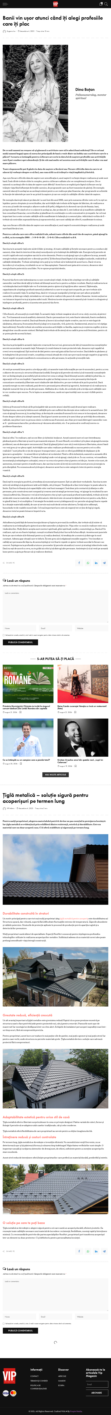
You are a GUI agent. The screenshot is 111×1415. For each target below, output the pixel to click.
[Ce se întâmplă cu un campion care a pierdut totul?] (28, 738)
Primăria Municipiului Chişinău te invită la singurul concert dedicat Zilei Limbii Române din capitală (26, 707)
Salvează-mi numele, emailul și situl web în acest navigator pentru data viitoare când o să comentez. (37, 635)
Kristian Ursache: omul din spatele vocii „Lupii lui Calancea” (80, 761)
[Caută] (105, 4)
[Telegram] (104, 563)
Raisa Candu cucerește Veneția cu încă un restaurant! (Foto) (82, 707)
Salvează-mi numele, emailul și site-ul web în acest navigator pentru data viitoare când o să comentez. (38, 1323)
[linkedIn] (96, 563)
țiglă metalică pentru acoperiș (74, 918)
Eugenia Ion (11, 31)
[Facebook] (79, 563)
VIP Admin (10, 808)
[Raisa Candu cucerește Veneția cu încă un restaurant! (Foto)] (83, 684)
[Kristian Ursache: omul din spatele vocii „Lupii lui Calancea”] (83, 738)
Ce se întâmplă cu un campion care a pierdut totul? (26, 760)
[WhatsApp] (88, 563)
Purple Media (76, 1411)
